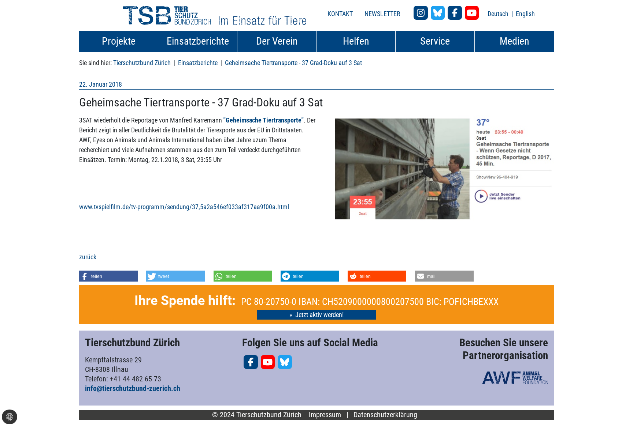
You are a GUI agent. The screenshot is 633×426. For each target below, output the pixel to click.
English (525, 14)
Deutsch (499, 14)
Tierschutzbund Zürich (142, 63)
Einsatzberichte (198, 63)
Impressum (325, 415)
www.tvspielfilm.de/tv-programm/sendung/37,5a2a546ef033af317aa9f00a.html (184, 207)
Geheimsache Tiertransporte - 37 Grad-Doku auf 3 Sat (293, 63)
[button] (108, 276)
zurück (87, 257)
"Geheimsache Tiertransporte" (263, 120)
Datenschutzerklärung (385, 415)
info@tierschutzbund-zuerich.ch (132, 388)
